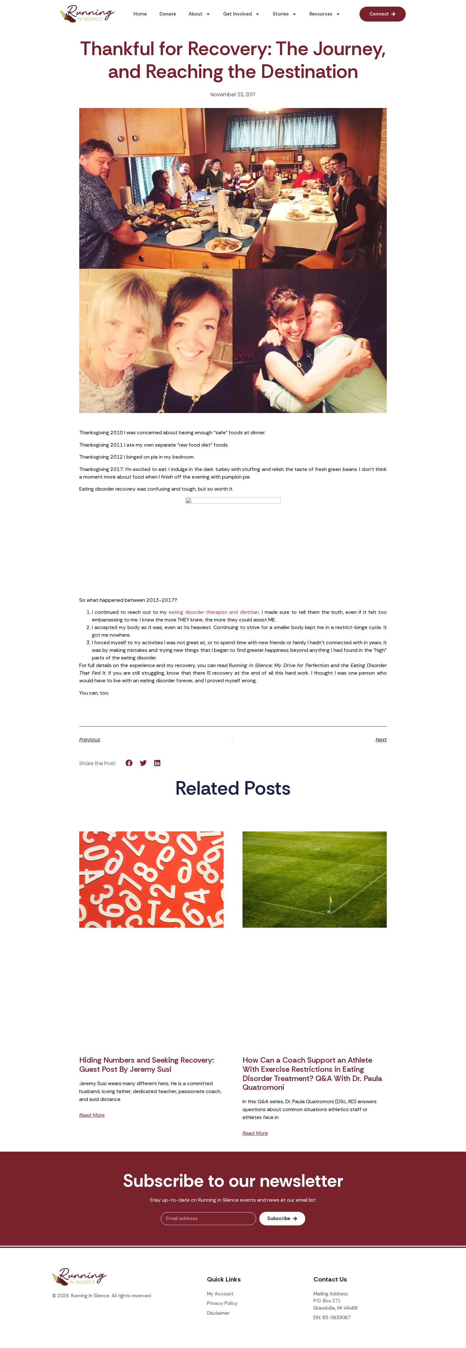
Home (140, 14)
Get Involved (237, 14)
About (196, 14)
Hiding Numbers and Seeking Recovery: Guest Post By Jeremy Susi (146, 1064)
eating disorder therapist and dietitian (214, 612)
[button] (129, 763)
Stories (281, 14)
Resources (321, 14)
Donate (167, 14)
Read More (92, 1115)
